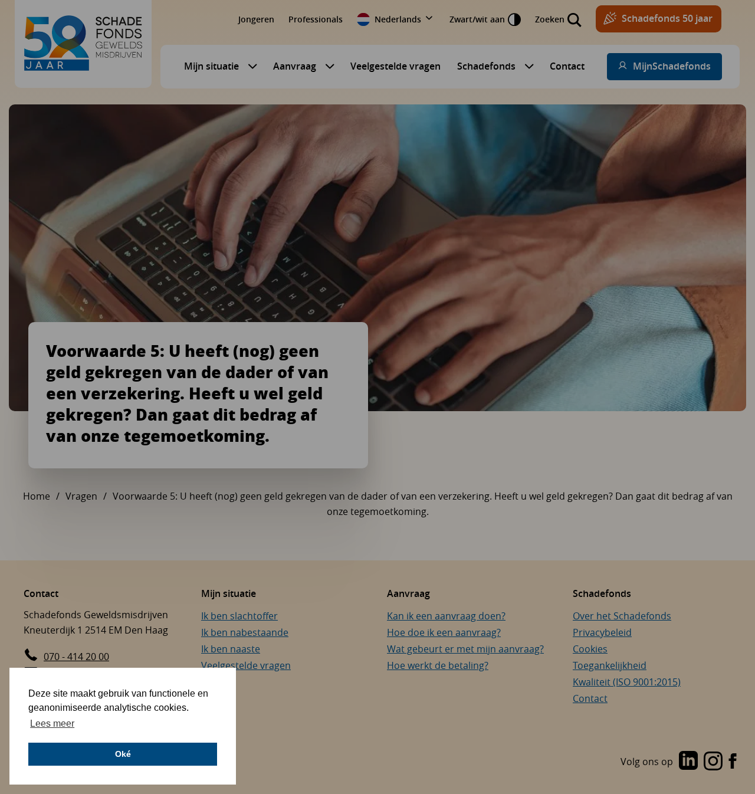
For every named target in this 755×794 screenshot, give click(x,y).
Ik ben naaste (230, 648)
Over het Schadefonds (622, 615)
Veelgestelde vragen (395, 66)
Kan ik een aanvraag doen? (446, 615)
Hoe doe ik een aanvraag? (444, 632)
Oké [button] (123, 754)
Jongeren (256, 19)
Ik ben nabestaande (244, 632)
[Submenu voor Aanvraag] (327, 66)
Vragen (81, 496)
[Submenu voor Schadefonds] (526, 66)
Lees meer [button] (52, 723)
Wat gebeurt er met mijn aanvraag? (465, 648)
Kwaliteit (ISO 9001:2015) (627, 681)
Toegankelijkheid (609, 665)
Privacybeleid (602, 632)
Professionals (315, 19)
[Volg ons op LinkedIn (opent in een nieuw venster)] (688, 761)
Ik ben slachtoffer (239, 615)
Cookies (590, 648)
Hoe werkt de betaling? (437, 665)
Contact (567, 66)
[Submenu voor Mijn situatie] (249, 66)
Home (36, 496)
